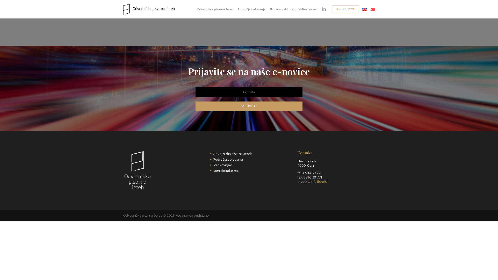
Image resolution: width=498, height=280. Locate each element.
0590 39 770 (345, 9)
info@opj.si (319, 182)
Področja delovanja (252, 9)
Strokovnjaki (278, 9)
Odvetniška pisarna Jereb (215, 9)
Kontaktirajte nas (304, 9)
